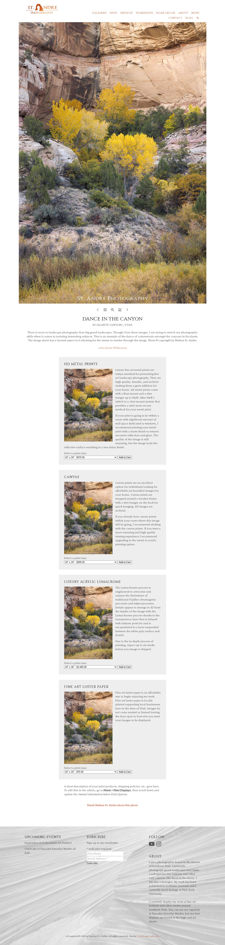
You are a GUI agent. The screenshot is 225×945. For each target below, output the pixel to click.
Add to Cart (125, 457)
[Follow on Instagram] (159, 843)
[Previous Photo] (98, 311)
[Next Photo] (127, 311)
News (195, 13)
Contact (175, 18)
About (183, 13)
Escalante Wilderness (113, 348)
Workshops (144, 13)
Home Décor (165, 13)
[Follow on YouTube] (152, 843)
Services (126, 13)
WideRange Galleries (148, 936)
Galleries (99, 13)
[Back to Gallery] (105, 311)
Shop (113, 13)
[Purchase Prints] (120, 311)
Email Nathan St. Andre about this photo (112, 805)
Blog (189, 18)
